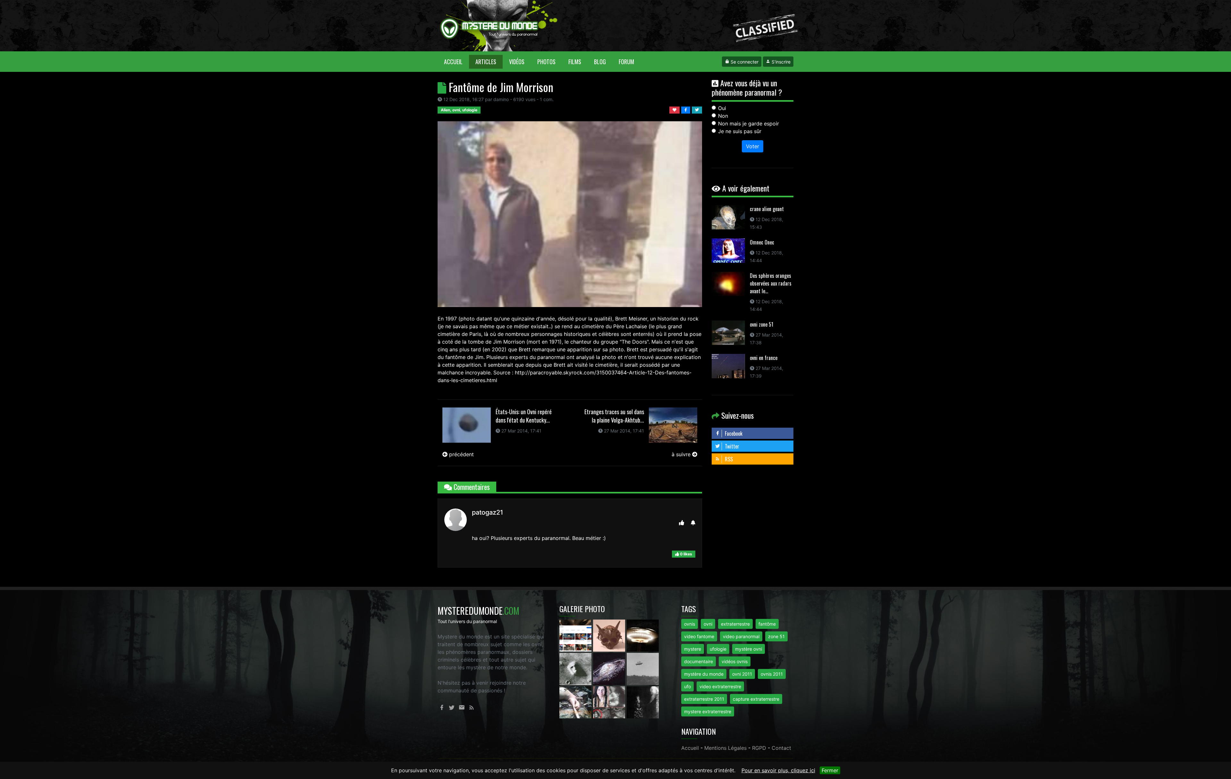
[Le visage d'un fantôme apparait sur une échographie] (610, 701)
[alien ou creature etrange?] (576, 701)
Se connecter (743, 61)
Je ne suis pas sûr (739, 131)
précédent (461, 454)
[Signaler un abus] (693, 522)
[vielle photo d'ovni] (643, 668)
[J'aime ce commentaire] (681, 522)
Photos (546, 61)
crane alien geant (767, 209)
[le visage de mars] (576, 668)
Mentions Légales (725, 748)
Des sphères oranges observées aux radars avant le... (770, 283)
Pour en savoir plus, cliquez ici (778, 770)
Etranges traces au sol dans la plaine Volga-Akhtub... (614, 415)
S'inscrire (780, 61)
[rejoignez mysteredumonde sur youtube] (576, 635)
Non (723, 116)
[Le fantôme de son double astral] (643, 701)
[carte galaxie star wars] (610, 668)
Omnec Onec (762, 242)
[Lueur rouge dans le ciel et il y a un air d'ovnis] (643, 635)
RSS (728, 459)
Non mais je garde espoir (748, 123)
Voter (752, 146)
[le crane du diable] (610, 635)
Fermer (830, 770)
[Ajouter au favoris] (675, 109)
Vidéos (516, 61)
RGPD (759, 748)
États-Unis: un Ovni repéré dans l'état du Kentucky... (524, 415)
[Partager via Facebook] (686, 109)
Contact (781, 748)
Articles (485, 61)
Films (574, 61)
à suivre (682, 454)
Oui (722, 108)
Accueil (456, 61)
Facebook (733, 433)
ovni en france (763, 358)
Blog (600, 61)
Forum (626, 61)
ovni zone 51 (761, 324)
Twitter (731, 446)
